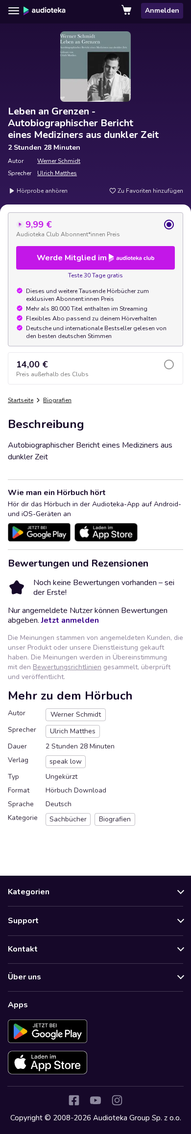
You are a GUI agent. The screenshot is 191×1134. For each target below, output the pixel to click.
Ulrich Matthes (57, 173)
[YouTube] (95, 1100)
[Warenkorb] (127, 11)
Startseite (20, 400)
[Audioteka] (45, 11)
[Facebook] (74, 1100)
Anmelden (162, 10)
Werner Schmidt (58, 161)
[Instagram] (117, 1100)
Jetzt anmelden (70, 620)
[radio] (95, 228)
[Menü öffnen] (14, 11)
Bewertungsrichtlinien (67, 667)
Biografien (57, 400)
